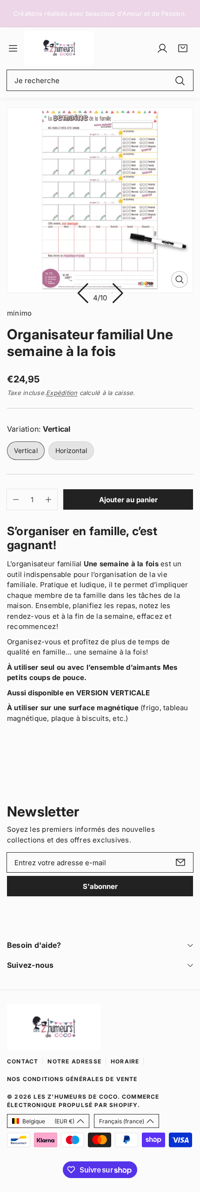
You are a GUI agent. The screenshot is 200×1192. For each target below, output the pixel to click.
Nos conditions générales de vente (72, 1078)
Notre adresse (74, 1061)
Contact (22, 1061)
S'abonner (100, 886)
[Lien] (59, 48)
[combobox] (100, 80)
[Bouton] (82, 293)
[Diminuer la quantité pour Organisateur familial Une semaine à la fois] (13, 499)
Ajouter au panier (128, 499)
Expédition (61, 392)
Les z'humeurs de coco (75, 1096)
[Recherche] (180, 80)
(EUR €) (48, 1121)
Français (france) (121, 1121)
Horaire (125, 1061)
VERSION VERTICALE (113, 692)
